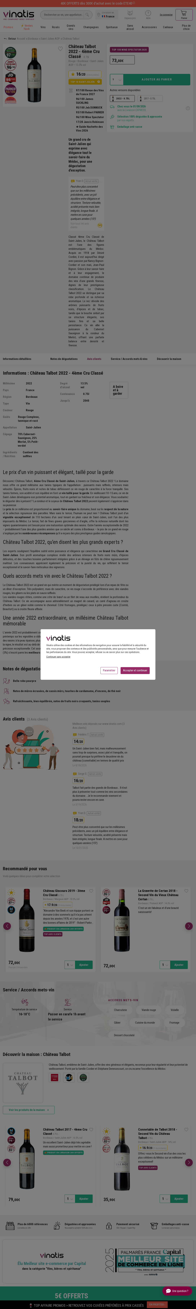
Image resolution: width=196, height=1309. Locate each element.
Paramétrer (109, 670)
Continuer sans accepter (58, 656)
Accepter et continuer (135, 670)
